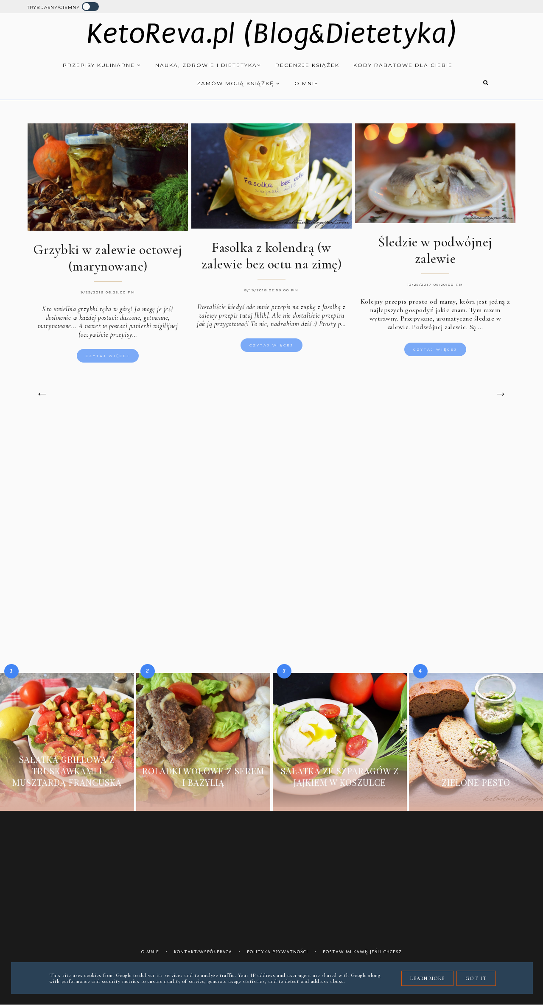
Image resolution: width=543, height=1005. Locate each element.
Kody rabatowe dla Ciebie (403, 65)
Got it (476, 978)
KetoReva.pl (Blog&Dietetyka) (271, 33)
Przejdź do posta (67, 798)
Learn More (427, 978)
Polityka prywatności (277, 952)
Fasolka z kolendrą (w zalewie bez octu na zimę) (272, 255)
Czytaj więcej (108, 356)
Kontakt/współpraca (203, 952)
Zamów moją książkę (236, 83)
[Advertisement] (271, 490)
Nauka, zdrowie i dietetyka (206, 65)
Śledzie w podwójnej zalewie (435, 250)
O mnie (306, 83)
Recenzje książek (307, 65)
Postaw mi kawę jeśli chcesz (362, 952)
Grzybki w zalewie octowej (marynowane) (107, 257)
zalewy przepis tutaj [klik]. (234, 315)
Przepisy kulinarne (100, 65)
